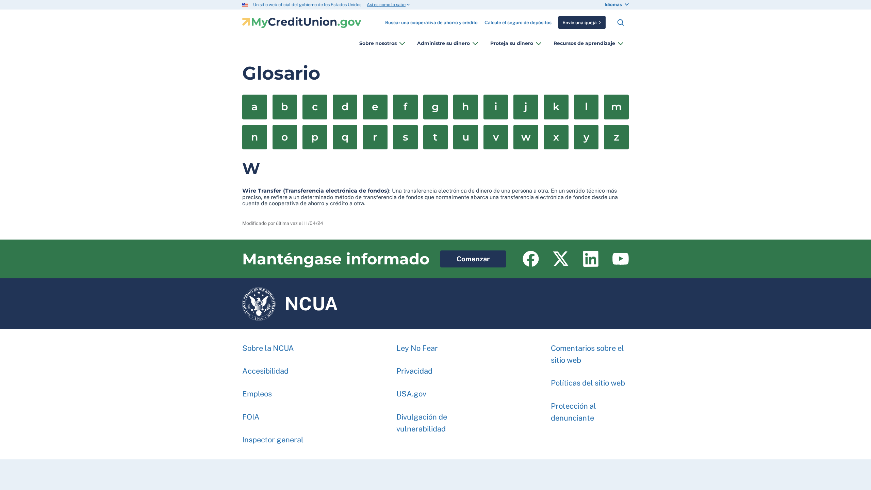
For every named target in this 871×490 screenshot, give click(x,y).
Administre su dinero (443, 43)
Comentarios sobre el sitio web (587, 354)
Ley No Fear (417, 348)
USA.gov (411, 393)
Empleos (257, 393)
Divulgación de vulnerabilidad (421, 422)
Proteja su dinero (511, 43)
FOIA (251, 416)
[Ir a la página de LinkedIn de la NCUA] (590, 259)
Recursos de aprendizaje (584, 43)
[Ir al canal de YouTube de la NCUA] (620, 259)
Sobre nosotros (378, 43)
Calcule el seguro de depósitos (518, 22)
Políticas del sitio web (588, 382)
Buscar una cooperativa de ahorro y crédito (431, 20)
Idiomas (613, 4)
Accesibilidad (265, 370)
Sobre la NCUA (268, 348)
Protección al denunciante (573, 412)
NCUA (290, 300)
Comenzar (465, 256)
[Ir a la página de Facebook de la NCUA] (531, 259)
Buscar (620, 22)
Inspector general (272, 439)
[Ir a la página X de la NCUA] (561, 259)
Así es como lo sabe (386, 4)
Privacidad (414, 370)
